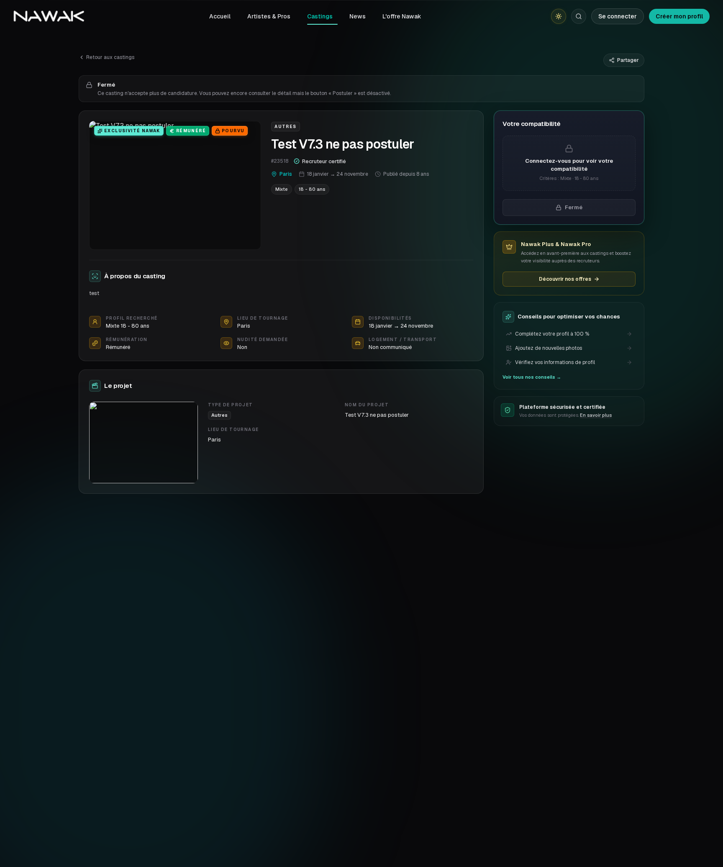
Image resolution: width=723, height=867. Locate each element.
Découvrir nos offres (565, 279)
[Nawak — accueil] (48, 16)
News (357, 16)
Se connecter (617, 16)
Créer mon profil (679, 16)
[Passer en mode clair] (558, 16)
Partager (628, 60)
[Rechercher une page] (578, 16)
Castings (320, 16)
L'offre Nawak (401, 16)
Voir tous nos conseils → (532, 377)
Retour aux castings (110, 57)
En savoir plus (596, 415)
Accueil (220, 16)
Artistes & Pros (268, 16)
